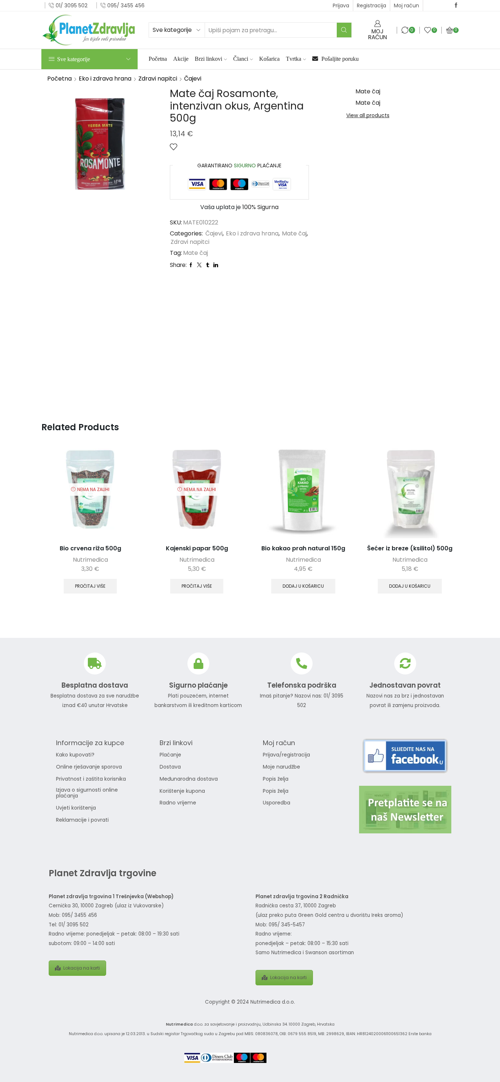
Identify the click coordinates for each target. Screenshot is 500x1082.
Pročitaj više (90, 586)
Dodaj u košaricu (303, 586)
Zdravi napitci (157, 78)
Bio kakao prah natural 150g (303, 548)
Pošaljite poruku (339, 59)
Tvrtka (293, 59)
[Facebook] (456, 5)
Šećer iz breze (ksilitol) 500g (409, 548)
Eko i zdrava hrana (105, 78)
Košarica (269, 59)
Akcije (181, 59)
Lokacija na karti (81, 968)
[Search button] (344, 30)
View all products (367, 115)
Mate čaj (294, 233)
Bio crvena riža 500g (90, 548)
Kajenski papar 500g (197, 548)
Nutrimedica (90, 559)
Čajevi (192, 78)
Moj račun (406, 5)
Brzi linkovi (208, 59)
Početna (158, 59)
